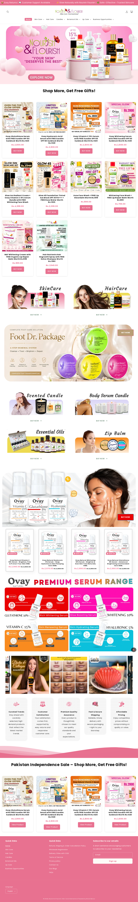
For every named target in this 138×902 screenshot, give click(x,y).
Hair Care (9, 853)
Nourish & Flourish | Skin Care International (63, 899)
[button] (7, 11)
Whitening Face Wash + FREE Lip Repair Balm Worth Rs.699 (120, 197)
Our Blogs (53, 869)
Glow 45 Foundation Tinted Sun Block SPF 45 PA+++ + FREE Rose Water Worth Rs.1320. (52, 198)
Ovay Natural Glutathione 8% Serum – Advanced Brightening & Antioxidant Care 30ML (118, 563)
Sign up (113, 861)
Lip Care (8, 865)
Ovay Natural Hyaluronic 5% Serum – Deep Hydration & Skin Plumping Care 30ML (52, 563)
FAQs (51, 872)
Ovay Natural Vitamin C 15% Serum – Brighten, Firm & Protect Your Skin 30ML (19, 562)
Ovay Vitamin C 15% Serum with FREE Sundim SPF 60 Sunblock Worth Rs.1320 (86, 138)
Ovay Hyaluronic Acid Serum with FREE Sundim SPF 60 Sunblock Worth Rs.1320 (52, 139)
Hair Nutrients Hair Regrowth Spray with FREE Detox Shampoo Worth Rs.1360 (51, 258)
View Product (18, 824)
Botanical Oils (10, 861)
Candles (8, 857)
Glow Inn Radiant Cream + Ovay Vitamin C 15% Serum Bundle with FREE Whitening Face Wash (18, 198)
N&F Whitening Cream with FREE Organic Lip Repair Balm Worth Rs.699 (18, 256)
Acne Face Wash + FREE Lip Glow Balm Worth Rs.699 (86, 196)
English (10, 891)
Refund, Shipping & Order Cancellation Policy (67, 846)
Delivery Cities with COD (59, 853)
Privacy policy (54, 861)
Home (7, 846)
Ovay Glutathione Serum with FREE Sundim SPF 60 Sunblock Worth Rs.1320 (18, 138)
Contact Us (53, 865)
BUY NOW (17, 151)
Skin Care (9, 850)
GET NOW (125, 332)
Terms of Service (56, 857)
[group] (69, 675)
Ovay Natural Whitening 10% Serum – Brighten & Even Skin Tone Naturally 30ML (85, 563)
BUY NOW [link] (100, 458)
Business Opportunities (14, 869)
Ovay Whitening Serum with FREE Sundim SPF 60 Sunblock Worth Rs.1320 (120, 138)
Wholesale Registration (58, 850)
